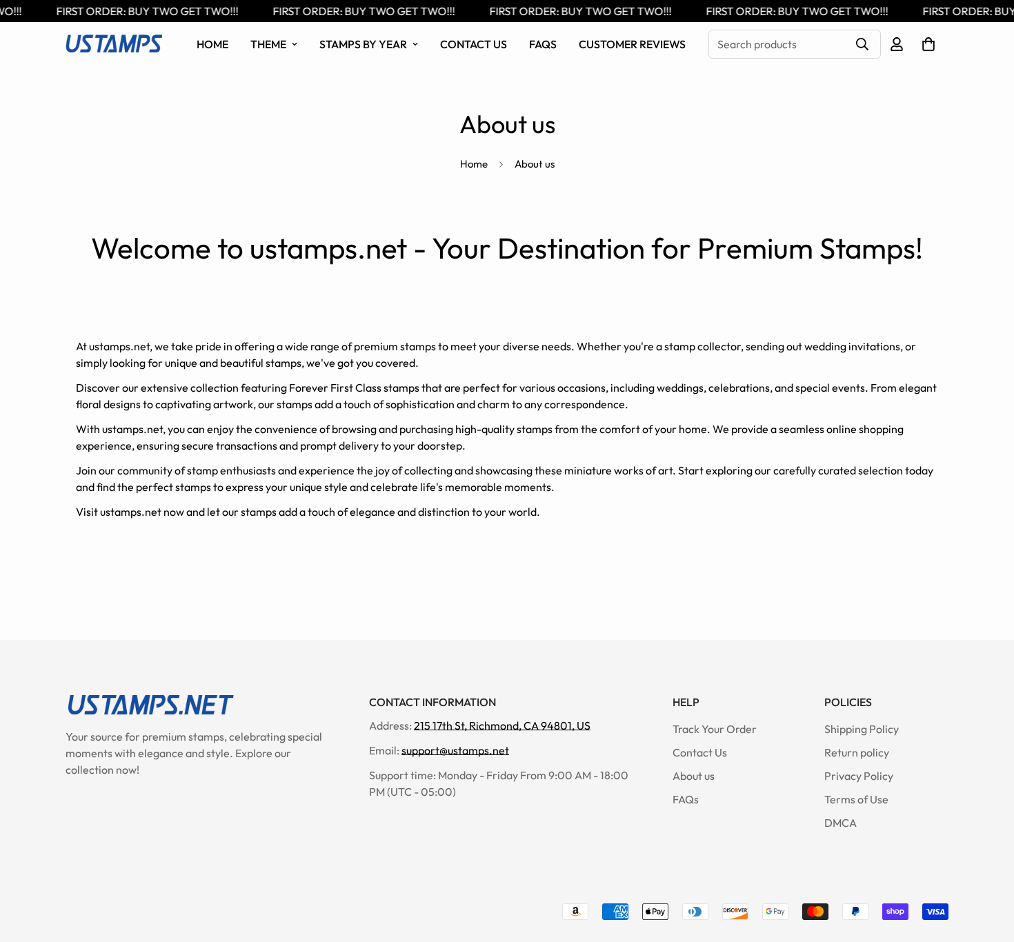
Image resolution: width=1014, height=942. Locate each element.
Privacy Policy (858, 776)
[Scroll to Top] (987, 867)
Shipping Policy (861, 729)
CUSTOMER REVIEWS (632, 44)
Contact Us (473, 44)
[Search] (862, 44)
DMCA (840, 823)
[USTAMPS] (114, 44)
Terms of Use (856, 799)
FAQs (543, 44)
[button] (928, 44)
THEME (268, 44)
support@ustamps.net (455, 750)
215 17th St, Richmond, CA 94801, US (502, 725)
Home (212, 44)
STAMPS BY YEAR (363, 44)
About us (694, 776)
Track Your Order (715, 729)
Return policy (856, 752)
